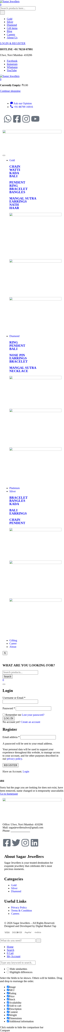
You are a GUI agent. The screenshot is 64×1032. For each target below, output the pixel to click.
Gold (9, 18)
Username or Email (14, 697)
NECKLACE (18, 371)
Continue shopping (10, 91)
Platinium (14, 488)
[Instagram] (26, 119)
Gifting (13, 640)
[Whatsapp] (7, 119)
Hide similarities (18, 968)
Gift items (12, 28)
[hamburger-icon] (4, 155)
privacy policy (14, 758)
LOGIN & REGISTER (12, 43)
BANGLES (17, 192)
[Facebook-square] (17, 119)
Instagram (12, 64)
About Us (12, 37)
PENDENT (17, 182)
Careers (11, 34)
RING (13, 185)
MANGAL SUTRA (22, 198)
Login (26, 771)
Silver (10, 21)
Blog (9, 31)
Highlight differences (20, 972)
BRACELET (18, 189)
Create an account (30, 722)
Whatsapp (12, 67)
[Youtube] (35, 119)
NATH (14, 204)
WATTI (14, 170)
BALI (13, 176)
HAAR (14, 208)
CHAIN (14, 166)
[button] (0, 79)
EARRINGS (18, 201)
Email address (11, 737)
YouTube (12, 70)
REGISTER (10, 765)
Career (13, 643)
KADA (14, 173)
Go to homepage (9, 793)
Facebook (12, 60)
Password (9, 708)
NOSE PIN (17, 355)
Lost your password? (33, 714)
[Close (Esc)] (4, 684)
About (12, 646)
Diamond (12, 24)
